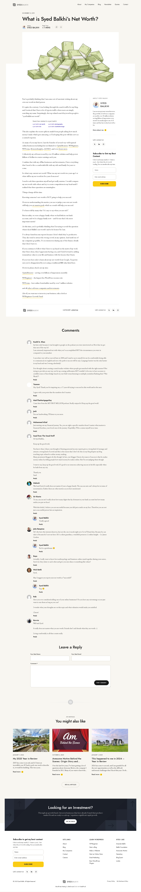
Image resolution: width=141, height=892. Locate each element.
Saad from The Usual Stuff (44, 436)
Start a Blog (93, 847)
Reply (35, 380)
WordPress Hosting (60, 887)
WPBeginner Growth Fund (32, 296)
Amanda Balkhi (121, 844)
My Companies (89, 4)
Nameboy (119, 854)
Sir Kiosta (37, 496)
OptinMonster (62, 145)
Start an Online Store (96, 854)
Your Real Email (76, 654)
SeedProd (83, 887)
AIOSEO (47, 149)
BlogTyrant (119, 857)
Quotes (117, 4)
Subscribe (104, 184)
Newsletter (107, 4)
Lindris (118, 861)
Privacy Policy (111, 881)
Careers (65, 857)
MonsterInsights (37, 149)
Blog (99, 4)
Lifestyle (74, 310)
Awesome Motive (121, 851)
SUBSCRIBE (28, 864)
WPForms (26, 149)
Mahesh (36, 483)
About (79, 4)
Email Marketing (94, 857)
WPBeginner (73, 145)
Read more (16, 772)
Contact (125, 4)
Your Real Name (35, 654)
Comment (34, 663)
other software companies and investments (43, 288)
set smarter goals (38, 205)
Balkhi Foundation (121, 847)
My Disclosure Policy (122, 881)
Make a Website (94, 851)
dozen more (63, 149)
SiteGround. (71, 887)
